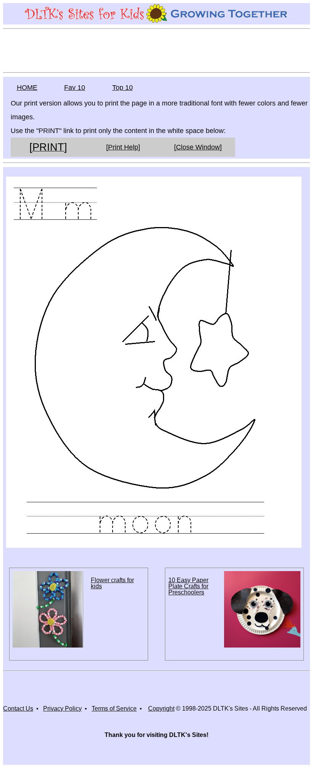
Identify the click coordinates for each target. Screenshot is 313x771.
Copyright (161, 708)
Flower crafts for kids (112, 583)
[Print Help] (123, 147)
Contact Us (18, 708)
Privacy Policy (62, 708)
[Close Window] (198, 147)
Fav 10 (74, 87)
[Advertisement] (156, 50)
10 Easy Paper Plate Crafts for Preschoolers (188, 586)
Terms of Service (114, 708)
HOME (27, 87)
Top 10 (122, 87)
